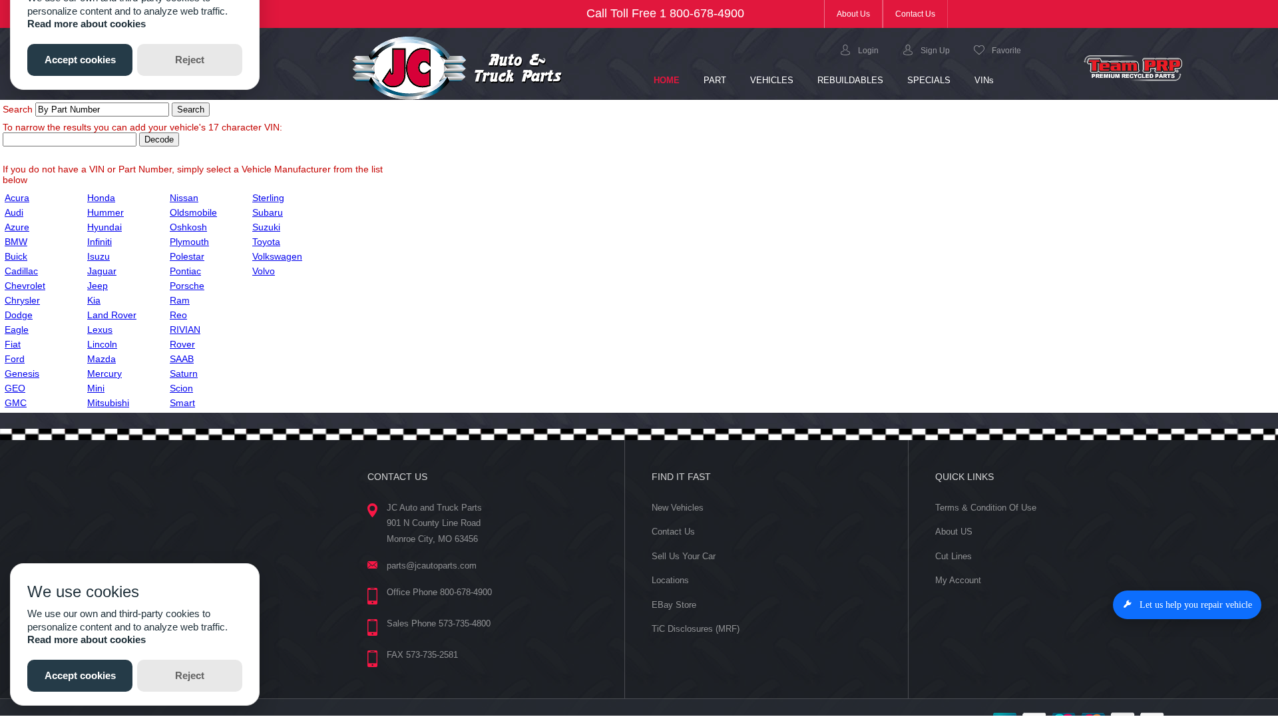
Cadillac (21, 271)
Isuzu (98, 256)
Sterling (268, 197)
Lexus (99, 329)
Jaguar (101, 271)
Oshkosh (188, 227)
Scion (181, 388)
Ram (180, 300)
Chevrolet (25, 285)
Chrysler (22, 300)
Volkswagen (277, 256)
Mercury (104, 373)
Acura (17, 197)
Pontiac (185, 271)
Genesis (22, 373)
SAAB (182, 359)
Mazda (101, 359)
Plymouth (189, 241)
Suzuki (266, 227)
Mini (96, 388)
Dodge (19, 315)
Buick (16, 256)
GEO (15, 388)
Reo (178, 315)
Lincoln (102, 344)
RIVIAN (185, 329)
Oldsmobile (193, 212)
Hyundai (104, 227)
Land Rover (111, 315)
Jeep (97, 285)
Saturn (184, 373)
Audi (14, 212)
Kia (94, 300)
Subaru (267, 212)
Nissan (184, 197)
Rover (182, 344)
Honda (101, 197)
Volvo (263, 271)
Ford (15, 359)
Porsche (187, 285)
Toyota (266, 241)
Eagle (17, 329)
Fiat (13, 344)
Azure (17, 227)
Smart (182, 402)
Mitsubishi (108, 402)
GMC (16, 402)
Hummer (105, 212)
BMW (16, 241)
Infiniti (99, 241)
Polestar (187, 256)
